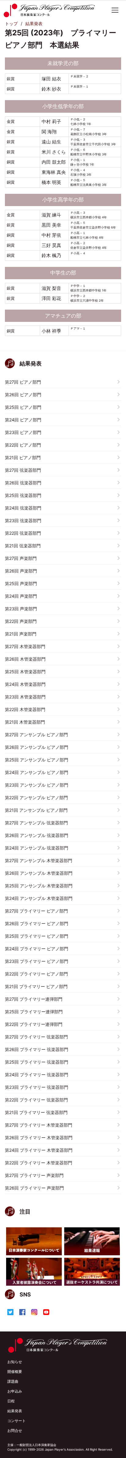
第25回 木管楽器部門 (25, 671)
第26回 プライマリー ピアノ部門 (36, 923)
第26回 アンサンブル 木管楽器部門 (38, 873)
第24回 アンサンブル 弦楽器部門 (36, 847)
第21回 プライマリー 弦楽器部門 (36, 1112)
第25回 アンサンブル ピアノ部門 (36, 759)
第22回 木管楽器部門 (25, 709)
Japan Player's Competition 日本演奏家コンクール (52, 10)
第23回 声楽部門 (21, 608)
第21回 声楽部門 (20, 633)
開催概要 (14, 1371)
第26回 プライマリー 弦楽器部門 (36, 1049)
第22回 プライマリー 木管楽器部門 (38, 1162)
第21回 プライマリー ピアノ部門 (36, 986)
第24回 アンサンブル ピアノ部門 (36, 772)
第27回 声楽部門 (21, 558)
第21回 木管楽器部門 (25, 722)
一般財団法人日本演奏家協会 (36, 1445)
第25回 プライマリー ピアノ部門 (36, 936)
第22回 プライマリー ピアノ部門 (36, 973)
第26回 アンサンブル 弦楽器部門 (36, 835)
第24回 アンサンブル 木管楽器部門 (38, 898)
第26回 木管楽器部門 (25, 659)
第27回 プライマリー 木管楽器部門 (38, 1125)
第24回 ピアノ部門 (23, 419)
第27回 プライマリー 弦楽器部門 (36, 1036)
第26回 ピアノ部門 (23, 394)
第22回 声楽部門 (21, 621)
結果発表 (34, 23)
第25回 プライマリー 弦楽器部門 (36, 1062)
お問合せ (14, 1430)
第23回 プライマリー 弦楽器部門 (36, 1087)
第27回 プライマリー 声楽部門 (34, 1175)
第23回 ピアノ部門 (23, 432)
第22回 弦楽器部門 (23, 533)
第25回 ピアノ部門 (23, 407)
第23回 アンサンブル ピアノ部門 (36, 785)
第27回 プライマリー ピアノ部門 (36, 910)
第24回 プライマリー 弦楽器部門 (36, 1074)
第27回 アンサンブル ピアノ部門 (36, 734)
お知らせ (14, 1361)
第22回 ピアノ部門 (23, 445)
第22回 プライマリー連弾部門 (33, 1024)
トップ (11, 23)
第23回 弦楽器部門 (23, 520)
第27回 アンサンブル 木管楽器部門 (38, 860)
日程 (11, 1401)
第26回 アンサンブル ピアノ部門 (36, 747)
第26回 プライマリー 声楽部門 (34, 1187)
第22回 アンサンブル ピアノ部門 (36, 797)
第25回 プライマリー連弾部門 (34, 1011)
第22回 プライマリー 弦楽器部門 (36, 1099)
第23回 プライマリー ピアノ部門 (36, 961)
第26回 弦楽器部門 (23, 482)
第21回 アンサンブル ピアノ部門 (36, 810)
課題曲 (12, 1381)
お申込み (14, 1391)
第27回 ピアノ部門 (23, 382)
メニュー (115, 10)
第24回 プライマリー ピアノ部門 (36, 948)
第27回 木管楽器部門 (25, 646)
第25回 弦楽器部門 (23, 495)
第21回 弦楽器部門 (23, 545)
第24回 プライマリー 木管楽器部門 (38, 1150)
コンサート (16, 1420)
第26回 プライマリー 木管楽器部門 (38, 1137)
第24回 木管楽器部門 (25, 684)
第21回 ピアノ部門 (23, 457)
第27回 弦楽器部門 (23, 470)
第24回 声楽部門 (21, 596)
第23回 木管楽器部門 (25, 696)
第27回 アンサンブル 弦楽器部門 (36, 822)
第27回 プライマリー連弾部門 (33, 999)
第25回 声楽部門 (21, 583)
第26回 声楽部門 (21, 570)
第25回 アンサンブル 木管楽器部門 (38, 885)
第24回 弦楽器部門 (23, 507)
